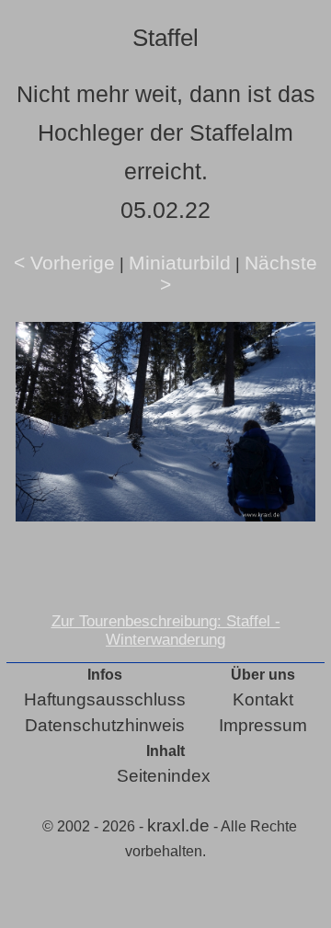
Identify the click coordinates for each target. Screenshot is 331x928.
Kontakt (263, 699)
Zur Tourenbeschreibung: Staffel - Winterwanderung (165, 630)
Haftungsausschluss (105, 699)
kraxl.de (178, 825)
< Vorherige (64, 262)
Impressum (263, 725)
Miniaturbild (180, 262)
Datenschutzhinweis (105, 725)
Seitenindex (164, 775)
